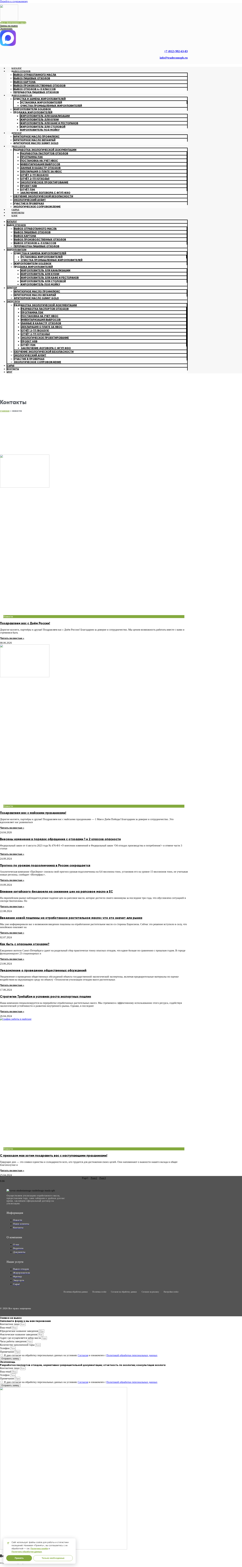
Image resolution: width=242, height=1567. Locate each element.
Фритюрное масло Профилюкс (37, 136)
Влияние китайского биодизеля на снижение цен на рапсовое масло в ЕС (56, 891)
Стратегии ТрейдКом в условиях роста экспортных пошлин (45, 996)
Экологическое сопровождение (37, 206)
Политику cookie (39, 1548)
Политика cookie (99, 1292)
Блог (15, 215)
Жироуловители (22, 95)
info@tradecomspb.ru (174, 57)
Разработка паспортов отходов (44, 153)
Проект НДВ (29, 185)
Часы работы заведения (13, 1341)
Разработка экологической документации (45, 149)
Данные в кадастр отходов (41, 167)
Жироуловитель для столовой (42, 126)
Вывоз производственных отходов (40, 85)
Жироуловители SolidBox (32, 109)
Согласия (83, 1355)
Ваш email (6, 1327)
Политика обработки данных (76, 1292)
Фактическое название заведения (19, 1334)
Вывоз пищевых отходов (32, 78)
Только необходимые (53, 1558)
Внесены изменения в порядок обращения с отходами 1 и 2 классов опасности (60, 839)
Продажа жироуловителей (32, 112)
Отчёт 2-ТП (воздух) (35, 175)
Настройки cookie (171, 1292)
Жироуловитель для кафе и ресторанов (49, 123)
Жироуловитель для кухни (39, 119)
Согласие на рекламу (150, 1292)
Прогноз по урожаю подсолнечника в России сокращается (45, 865)
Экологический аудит (30, 199)
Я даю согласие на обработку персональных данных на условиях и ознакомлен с (80, 1355)
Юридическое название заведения (19, 1331)
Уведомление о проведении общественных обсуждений (43, 970)
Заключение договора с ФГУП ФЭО (45, 192)
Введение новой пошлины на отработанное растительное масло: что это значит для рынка (71, 918)
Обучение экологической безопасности (43, 196)
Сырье (10, 365)
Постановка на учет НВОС (39, 160)
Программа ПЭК (32, 157)
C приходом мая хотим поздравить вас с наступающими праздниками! (53, 1155)
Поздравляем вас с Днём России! (25, 623)
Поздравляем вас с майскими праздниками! (33, 813)
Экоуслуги (18, 146)
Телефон (5, 1348)
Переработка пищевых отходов (36, 246)
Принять (19, 1558)
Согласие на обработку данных (124, 1292)
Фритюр (17, 133)
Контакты (13, 369)
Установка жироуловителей (41, 102)
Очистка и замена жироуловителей (40, 98)
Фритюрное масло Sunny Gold (35, 143)
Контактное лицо (10, 1324)
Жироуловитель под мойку (40, 129)
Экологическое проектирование (44, 182)
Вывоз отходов (21, 71)
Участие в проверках (29, 203)
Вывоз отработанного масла (35, 74)
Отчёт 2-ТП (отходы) (35, 178)
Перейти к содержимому (14, 1)
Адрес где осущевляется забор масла (20, 1338)
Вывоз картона (25, 81)
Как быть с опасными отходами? (24, 944)
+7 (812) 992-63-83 (176, 51)
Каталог (12, 221)
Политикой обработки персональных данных (131, 1355)
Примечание (7, 1351)
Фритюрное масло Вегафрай (34, 140)
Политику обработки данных (27, 1551)
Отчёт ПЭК (28, 189)
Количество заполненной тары (17, 1344)
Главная (5, 410)
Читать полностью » (12, 638)
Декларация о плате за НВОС (41, 171)
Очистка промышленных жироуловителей (51, 105)
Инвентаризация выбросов (40, 164)
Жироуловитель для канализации (45, 115)
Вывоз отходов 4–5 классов (35, 243)
